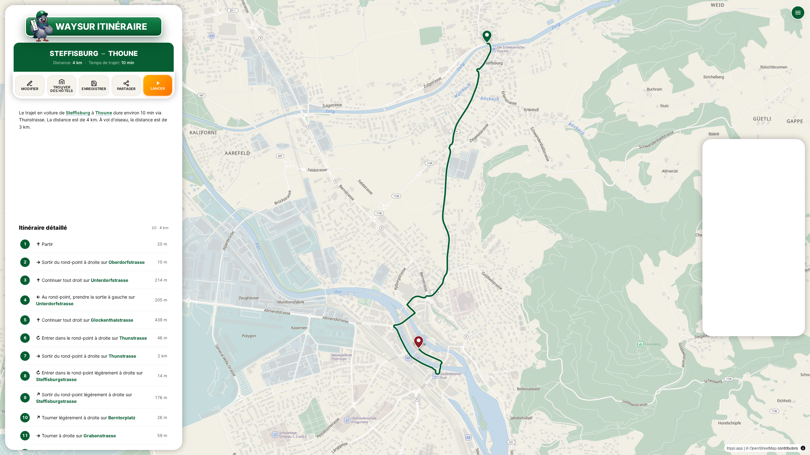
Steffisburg (78, 112)
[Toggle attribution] (803, 448)
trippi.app (735, 448)
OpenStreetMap (763, 448)
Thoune (103, 112)
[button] (487, 36)
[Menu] (798, 13)
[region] (405, 227)
